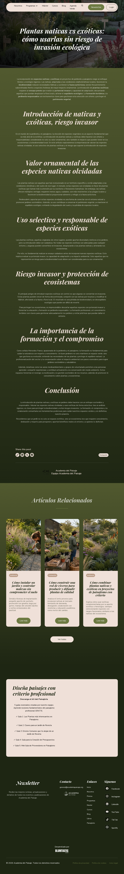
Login (111, 7)
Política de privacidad (81, 863)
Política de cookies (99, 863)
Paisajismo (91, 823)
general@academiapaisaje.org (71, 787)
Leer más (23, 620)
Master (89, 805)
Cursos (55, 5)
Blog (64, 5)
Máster (45, 5)
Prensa (89, 796)
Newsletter (96, 7)
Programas (91, 801)
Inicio (89, 787)
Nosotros (18, 5)
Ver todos (62, 639)
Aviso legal (113, 863)
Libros (89, 818)
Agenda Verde (73, 7)
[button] (32, 5)
